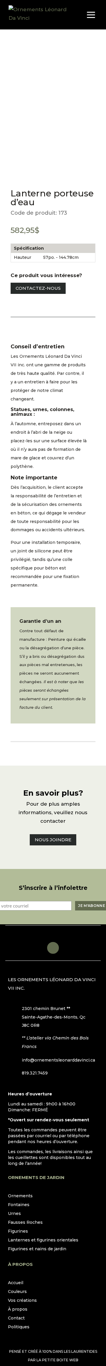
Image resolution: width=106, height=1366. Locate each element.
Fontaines (18, 1205)
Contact (16, 1318)
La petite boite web (57, 1360)
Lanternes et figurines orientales (43, 1240)
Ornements (20, 1196)
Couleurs (17, 1291)
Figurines (18, 1231)
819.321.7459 (35, 1073)
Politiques (18, 1327)
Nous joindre (53, 839)
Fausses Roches (25, 1222)
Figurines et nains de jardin (37, 1249)
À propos (17, 1309)
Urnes (14, 1213)
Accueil (15, 1283)
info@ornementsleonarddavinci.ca (58, 1060)
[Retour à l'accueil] (38, 14)
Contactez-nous (38, 288)
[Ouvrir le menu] (91, 14)
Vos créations (22, 1300)
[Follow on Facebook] (53, 948)
